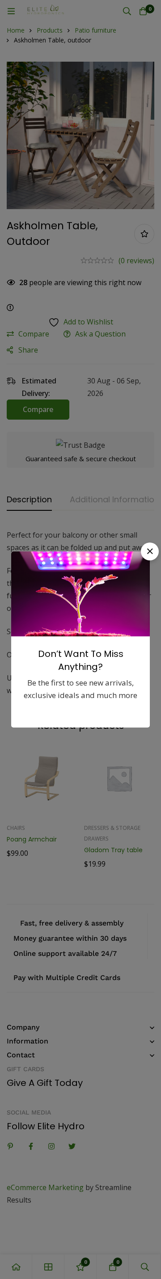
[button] (150, 551)
